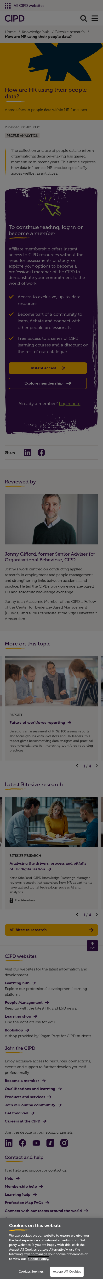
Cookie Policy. (38, 1259)
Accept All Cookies (67, 1271)
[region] (51, 1248)
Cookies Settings (31, 1271)
